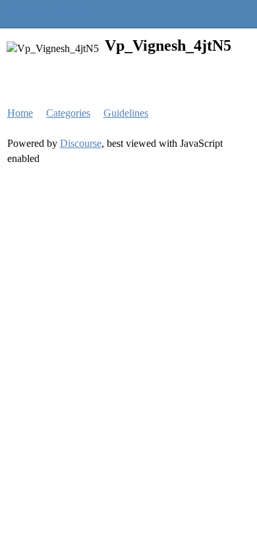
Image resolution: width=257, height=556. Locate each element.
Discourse (80, 143)
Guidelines (125, 113)
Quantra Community (49, 13)
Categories (68, 113)
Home (20, 113)
